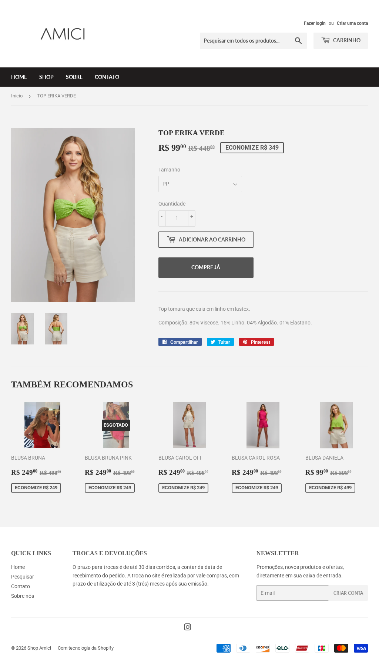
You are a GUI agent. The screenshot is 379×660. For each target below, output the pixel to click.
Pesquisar (22, 577)
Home (19, 77)
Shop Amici (39, 648)
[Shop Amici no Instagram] (187, 628)
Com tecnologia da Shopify (86, 648)
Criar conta (348, 593)
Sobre (74, 77)
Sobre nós (22, 596)
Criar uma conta (352, 23)
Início (17, 96)
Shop (46, 77)
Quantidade (171, 204)
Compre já (205, 267)
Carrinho (346, 40)
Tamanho (169, 170)
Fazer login (315, 23)
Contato (107, 77)
